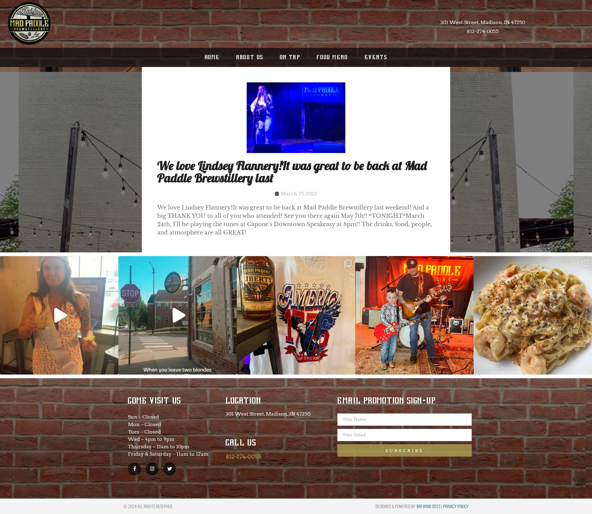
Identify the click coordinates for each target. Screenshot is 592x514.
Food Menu (332, 57)
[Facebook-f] (134, 468)
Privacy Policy (456, 506)
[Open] (59, 315)
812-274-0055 (243, 456)
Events (376, 57)
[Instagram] (152, 468)
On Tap (290, 57)
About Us (250, 57)
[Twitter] (169, 468)
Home (212, 57)
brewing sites (428, 506)
